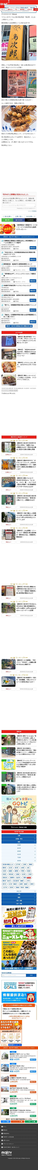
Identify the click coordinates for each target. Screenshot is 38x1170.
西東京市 (5, 877)
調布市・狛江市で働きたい (12, 237)
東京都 (15, 14)
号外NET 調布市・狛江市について (11, 1147)
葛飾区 (30, 864)
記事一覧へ (19, 216)
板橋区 (10, 871)
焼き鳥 (11, 390)
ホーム (4, 1126)
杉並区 (28, 871)
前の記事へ (8, 216)
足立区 (10, 867)
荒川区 (16, 867)
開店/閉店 (22, 9)
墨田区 (4, 867)
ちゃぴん (13, 393)
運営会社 (5, 1130)
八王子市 (5, 887)
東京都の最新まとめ (8, 864)
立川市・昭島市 (13, 884)
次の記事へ (29, 216)
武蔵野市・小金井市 (15, 877)
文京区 (4, 871)
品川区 (24, 874)
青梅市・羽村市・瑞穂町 (22, 887)
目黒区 (17, 874)
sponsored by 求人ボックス (28, 236)
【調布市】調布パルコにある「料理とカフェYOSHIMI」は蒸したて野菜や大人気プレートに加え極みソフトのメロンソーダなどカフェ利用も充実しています (26, 740)
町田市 (11, 887)
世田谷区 (11, 874)
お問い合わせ (6, 1140)
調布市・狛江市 (7, 880)
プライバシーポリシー (8, 1143)
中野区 (22, 871)
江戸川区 (18, 864)
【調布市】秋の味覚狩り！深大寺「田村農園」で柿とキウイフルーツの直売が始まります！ (26, 680)
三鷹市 (26, 877)
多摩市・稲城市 (23, 884)
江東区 (24, 864)
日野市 (32, 884)
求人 (16, 9)
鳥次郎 (15, 390)
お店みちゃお (6, 393)
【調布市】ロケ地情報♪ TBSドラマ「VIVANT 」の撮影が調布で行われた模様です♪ (26, 662)
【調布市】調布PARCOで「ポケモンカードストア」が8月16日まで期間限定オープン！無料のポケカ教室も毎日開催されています (26, 465)
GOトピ (3, 9)
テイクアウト (5, 390)
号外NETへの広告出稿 (8, 1137)
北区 (28, 867)
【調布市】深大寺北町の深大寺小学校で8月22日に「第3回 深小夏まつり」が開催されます (26, 498)
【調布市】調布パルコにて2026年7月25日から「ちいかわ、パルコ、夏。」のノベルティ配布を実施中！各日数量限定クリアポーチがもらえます (26, 482)
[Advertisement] (19, 416)
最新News (10, 9)
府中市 (4, 884)
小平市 (28, 880)
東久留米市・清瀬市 (18, 880)
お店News (29, 9)
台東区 (22, 867)
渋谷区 (4, 874)
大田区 (30, 874)
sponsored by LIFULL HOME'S (27, 1047)
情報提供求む (6, 1133)
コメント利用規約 (32, 211)
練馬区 (16, 871)
